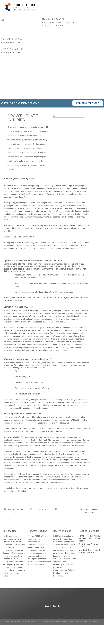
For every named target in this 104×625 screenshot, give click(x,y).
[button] (99, 7)
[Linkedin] (84, 611)
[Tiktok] (94, 611)
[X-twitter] (69, 611)
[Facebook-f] (74, 611)
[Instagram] (79, 611)
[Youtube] (89, 611)
